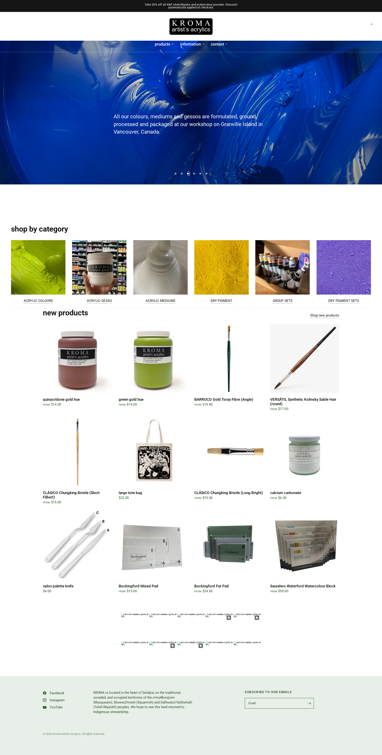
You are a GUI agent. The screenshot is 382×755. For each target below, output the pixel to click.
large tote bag (130, 493)
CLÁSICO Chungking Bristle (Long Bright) (228, 493)
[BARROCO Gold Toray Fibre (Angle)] (229, 358)
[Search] (360, 26)
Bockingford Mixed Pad (138, 586)
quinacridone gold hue (61, 399)
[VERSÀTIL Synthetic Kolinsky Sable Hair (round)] (304, 358)
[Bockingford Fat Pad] (229, 545)
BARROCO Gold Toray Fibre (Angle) (223, 399)
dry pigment (222, 301)
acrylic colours (38, 301)
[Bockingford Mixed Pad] (153, 545)
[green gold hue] (153, 358)
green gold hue (131, 399)
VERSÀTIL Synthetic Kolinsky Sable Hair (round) (303, 401)
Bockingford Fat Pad (211, 586)
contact (217, 44)
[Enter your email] (309, 703)
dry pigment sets (343, 301)
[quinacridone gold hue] (77, 358)
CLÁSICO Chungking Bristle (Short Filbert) (71, 495)
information (190, 44)
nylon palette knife (58, 586)
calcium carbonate (285, 493)
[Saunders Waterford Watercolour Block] (304, 545)
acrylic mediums (160, 301)
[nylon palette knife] (77, 545)
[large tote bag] (153, 452)
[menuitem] (164, 44)
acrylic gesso (99, 301)
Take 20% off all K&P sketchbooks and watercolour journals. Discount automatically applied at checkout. (191, 6)
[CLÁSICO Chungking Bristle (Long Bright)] (229, 452)
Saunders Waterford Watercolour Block (303, 586)
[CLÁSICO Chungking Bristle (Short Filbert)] (77, 452)
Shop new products (324, 315)
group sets (283, 301)
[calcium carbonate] (304, 452)
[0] (368, 26)
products (162, 44)
